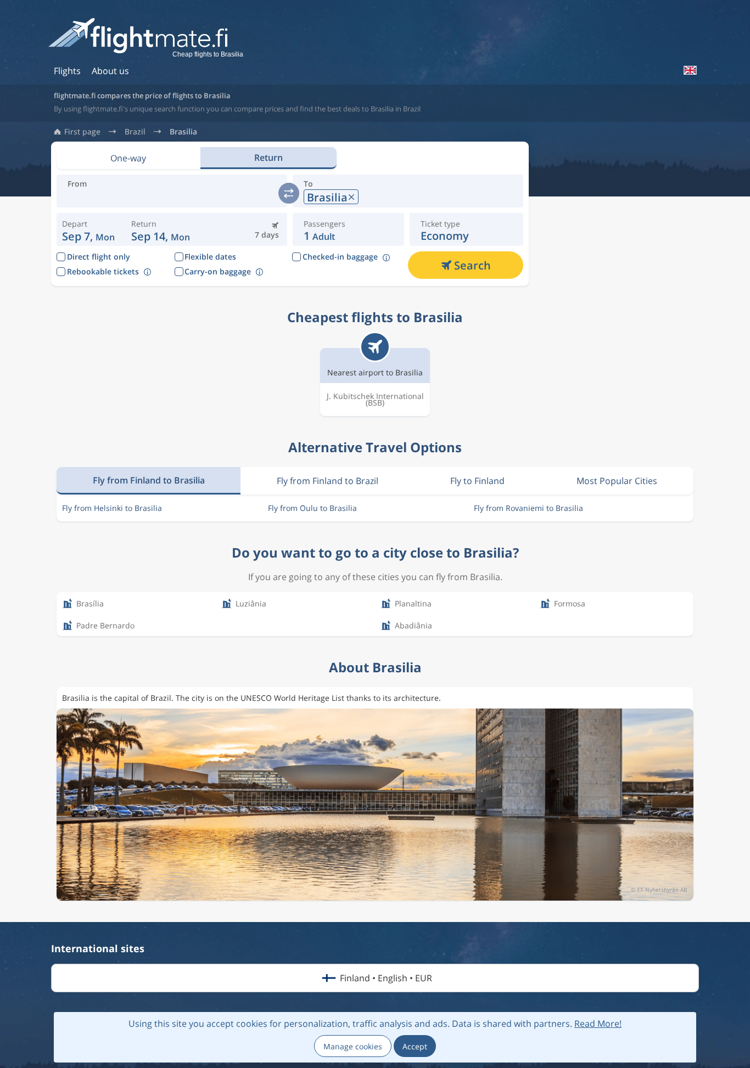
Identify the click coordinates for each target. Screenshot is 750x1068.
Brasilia (183, 131)
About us (110, 71)
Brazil (135, 131)
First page (82, 131)
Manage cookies (352, 1046)
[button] (160, 229)
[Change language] (689, 70)
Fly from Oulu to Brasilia (312, 508)
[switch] (288, 193)
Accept (414, 1046)
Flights (67, 71)
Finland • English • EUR (386, 978)
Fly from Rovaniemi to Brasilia (528, 508)
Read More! (598, 1024)
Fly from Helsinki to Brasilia (112, 508)
